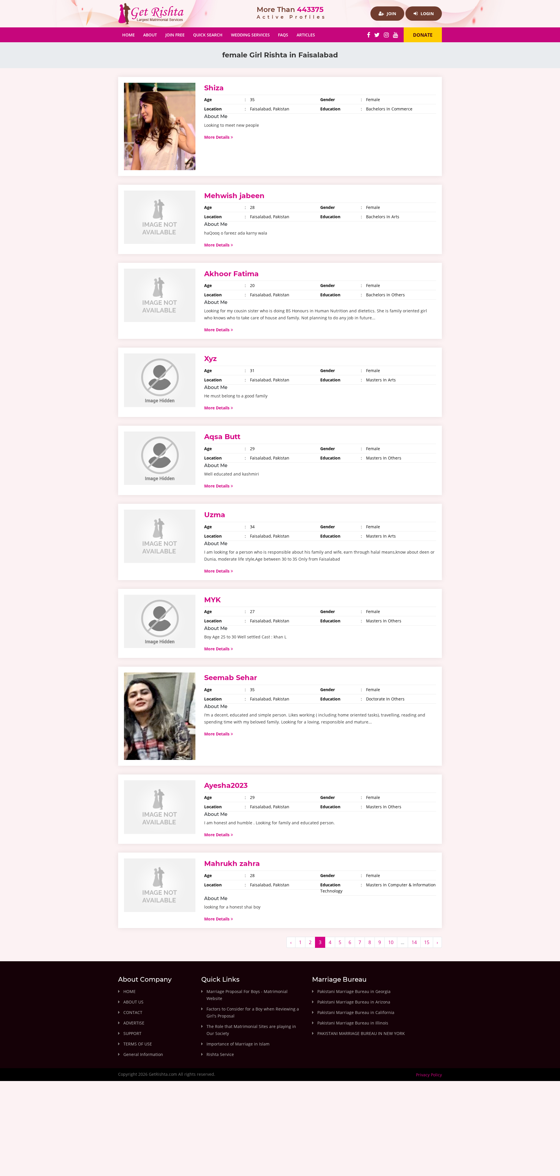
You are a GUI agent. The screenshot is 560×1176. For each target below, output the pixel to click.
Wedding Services (250, 35)
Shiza (214, 88)
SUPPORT (132, 1033)
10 (390, 942)
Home (130, 35)
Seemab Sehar (230, 677)
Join (391, 13)
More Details (217, 137)
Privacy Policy (429, 1075)
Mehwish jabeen (234, 195)
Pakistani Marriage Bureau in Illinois (352, 1023)
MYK (212, 600)
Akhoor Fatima (231, 274)
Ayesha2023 (226, 785)
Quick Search (208, 35)
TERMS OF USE (137, 1044)
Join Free (175, 35)
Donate (423, 35)
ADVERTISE (133, 1023)
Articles (306, 35)
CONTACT (132, 1012)
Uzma (214, 514)
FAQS (283, 35)
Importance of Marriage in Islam (238, 1044)
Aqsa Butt (222, 436)
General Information (143, 1054)
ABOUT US (133, 1002)
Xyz (210, 358)
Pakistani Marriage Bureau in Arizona (353, 1002)
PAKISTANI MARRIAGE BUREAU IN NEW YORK (361, 1033)
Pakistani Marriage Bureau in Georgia (354, 991)
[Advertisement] (280, 1133)
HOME (129, 991)
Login (426, 13)
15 (426, 942)
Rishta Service (220, 1054)
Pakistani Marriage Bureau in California (355, 1012)
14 (414, 942)
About (150, 35)
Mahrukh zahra (232, 863)
